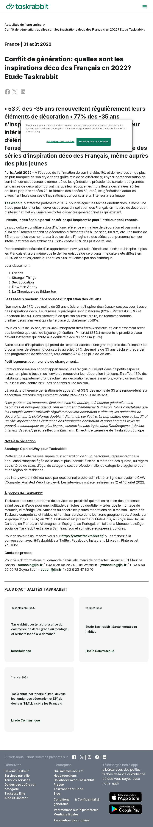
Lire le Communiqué (99, 651)
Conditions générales (61, 802)
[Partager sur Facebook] (7, 93)
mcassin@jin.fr (30, 565)
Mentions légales (66, 814)
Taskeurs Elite (14, 793)
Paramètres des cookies (71, 820)
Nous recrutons (65, 775)
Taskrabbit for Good (68, 789)
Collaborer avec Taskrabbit (74, 780)
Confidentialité (88, 799)
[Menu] (144, 6)
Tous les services (17, 780)
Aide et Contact (16, 798)
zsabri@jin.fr (51, 569)
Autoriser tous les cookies (94, 141)
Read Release (21, 651)
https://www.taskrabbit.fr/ (82, 536)
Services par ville (17, 775)
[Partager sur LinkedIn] (23, 93)
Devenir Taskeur (16, 771)
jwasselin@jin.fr (113, 565)
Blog (57, 793)
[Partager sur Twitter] (15, 93)
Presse (59, 784)
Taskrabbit (13, 203)
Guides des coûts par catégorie (20, 787)
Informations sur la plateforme (76, 810)
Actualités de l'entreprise (23, 24)
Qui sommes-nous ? (68, 771)
